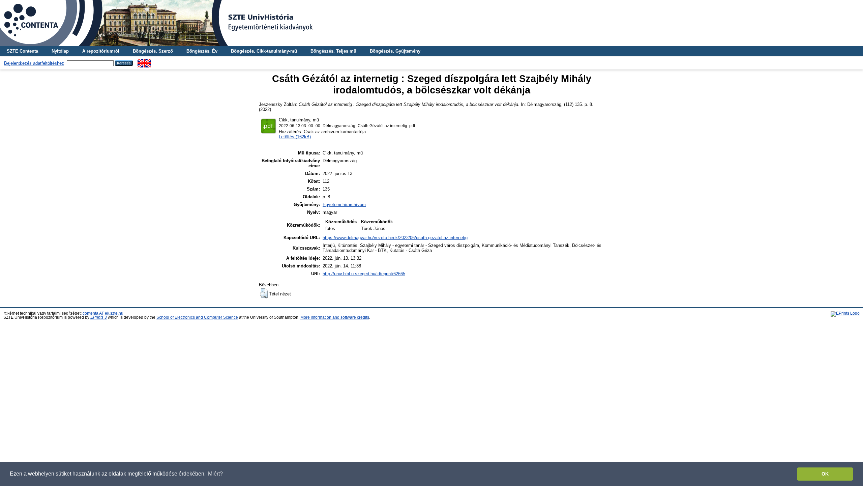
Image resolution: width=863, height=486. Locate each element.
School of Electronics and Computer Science (197, 317)
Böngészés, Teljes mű (333, 51)
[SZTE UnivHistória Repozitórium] (431, 23)
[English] (144, 61)
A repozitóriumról (100, 51)
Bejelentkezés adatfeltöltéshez (34, 63)
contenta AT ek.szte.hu (103, 313)
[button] (264, 293)
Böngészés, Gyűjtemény (395, 51)
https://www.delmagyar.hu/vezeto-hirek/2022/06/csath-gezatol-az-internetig (395, 237)
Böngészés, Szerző (153, 51)
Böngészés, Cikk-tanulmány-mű (264, 51)
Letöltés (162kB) (295, 136)
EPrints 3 (98, 317)
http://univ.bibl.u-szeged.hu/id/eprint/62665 (364, 273)
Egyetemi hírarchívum (344, 204)
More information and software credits (334, 317)
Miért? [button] (215, 474)
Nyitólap (60, 51)
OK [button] (825, 474)
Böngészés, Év (201, 51)
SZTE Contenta (22, 51)
